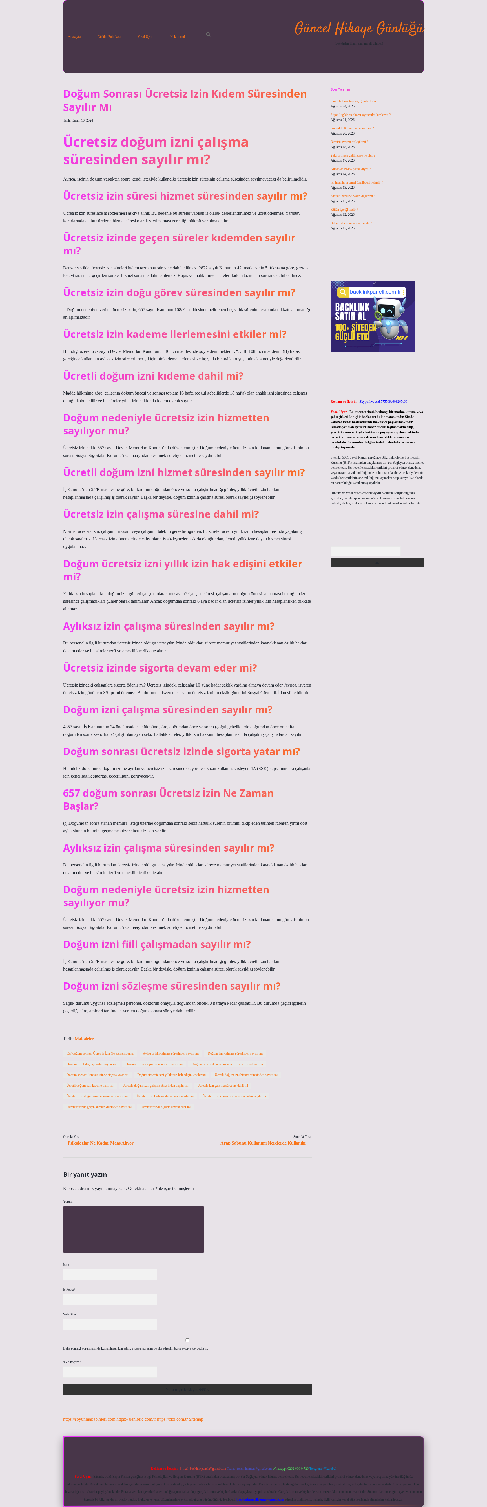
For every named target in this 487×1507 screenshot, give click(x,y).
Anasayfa (74, 37)
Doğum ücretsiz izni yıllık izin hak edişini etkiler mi (171, 1075)
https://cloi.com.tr (172, 1419)
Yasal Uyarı (145, 37)
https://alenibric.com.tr (136, 1419)
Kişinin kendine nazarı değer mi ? (353, 196)
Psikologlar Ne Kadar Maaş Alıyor (101, 1143)
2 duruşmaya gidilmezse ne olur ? (353, 155)
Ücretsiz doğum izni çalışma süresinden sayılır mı (155, 1086)
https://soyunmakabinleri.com (89, 1419)
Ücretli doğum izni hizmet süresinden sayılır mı (246, 1075)
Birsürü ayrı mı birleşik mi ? (349, 142)
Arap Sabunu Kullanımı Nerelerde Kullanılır (263, 1143)
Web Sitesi (70, 1314)
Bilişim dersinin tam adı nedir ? (351, 223)
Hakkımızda (178, 37)
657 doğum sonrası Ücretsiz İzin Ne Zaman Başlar (100, 1053)
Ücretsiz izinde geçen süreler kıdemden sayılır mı (99, 1107)
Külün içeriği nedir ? (344, 210)
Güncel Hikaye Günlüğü (359, 29)
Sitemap (196, 1419)
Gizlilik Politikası (109, 37)
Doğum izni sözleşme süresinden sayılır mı (154, 1064)
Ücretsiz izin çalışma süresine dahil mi (222, 1086)
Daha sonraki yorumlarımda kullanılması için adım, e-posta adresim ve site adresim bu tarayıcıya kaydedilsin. (135, 1348)
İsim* (67, 1265)
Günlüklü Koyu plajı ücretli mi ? (352, 128)
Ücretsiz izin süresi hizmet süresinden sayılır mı (234, 1096)
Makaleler (84, 1038)
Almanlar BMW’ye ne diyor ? (351, 169)
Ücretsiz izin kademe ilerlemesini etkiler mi (165, 1096)
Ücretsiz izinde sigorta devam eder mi (166, 1107)
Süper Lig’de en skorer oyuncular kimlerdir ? (361, 115)
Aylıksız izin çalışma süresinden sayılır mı (171, 1053)
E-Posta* (69, 1290)
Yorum (67, 1202)
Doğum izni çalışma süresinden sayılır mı (235, 1053)
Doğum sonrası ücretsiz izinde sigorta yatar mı (97, 1075)
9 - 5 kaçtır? (72, 1362)
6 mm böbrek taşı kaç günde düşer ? (354, 101)
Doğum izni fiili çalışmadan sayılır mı (91, 1064)
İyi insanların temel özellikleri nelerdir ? (357, 182)
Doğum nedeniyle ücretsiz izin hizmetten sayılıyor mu (227, 1064)
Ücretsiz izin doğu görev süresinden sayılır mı (97, 1096)
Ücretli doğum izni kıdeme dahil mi (90, 1086)
